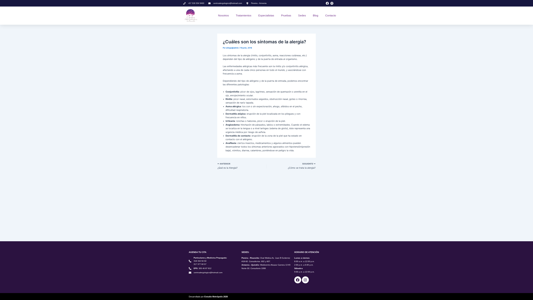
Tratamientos (243, 15)
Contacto (330, 15)
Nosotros (223, 15)
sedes (302, 15)
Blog (315, 15)
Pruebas (286, 15)
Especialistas (266, 15)
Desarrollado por (208, 296)
